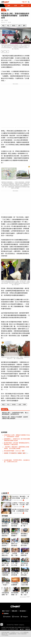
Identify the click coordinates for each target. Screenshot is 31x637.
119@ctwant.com (12, 461)
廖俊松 (14, 25)
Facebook (8, 616)
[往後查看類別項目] (27, 5)
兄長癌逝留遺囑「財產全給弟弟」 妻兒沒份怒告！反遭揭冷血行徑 (6, 594)
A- (6, 51)
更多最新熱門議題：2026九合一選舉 (14, 451)
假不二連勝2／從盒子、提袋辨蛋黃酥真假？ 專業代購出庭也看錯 (6, 584)
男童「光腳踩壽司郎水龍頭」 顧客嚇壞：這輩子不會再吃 (25, 554)
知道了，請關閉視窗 (25, 629)
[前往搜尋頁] (28, 2)
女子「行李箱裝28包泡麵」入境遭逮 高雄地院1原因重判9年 (6, 554)
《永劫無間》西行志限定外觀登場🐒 (25, 544)
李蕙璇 (6, 20)
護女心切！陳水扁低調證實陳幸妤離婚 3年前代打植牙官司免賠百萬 (15, 544)
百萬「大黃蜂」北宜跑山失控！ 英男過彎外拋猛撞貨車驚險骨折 (24, 594)
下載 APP (24, 2)
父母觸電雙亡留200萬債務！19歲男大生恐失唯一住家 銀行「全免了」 (25, 584)
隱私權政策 (23, 611)
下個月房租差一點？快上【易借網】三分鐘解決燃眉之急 (25, 525)
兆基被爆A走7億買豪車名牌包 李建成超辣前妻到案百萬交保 (6, 574)
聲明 (24, 25)
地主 (8, 25)
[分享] (1, 624)
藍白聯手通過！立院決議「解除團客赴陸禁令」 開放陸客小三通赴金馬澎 (17, 443)
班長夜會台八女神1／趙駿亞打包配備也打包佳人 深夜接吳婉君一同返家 (17, 435)
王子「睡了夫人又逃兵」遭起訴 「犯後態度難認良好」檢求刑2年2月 (15, 564)
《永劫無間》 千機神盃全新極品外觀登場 (15, 554)
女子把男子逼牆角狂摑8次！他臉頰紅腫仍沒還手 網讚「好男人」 (6, 525)
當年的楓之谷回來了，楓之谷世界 (5, 544)
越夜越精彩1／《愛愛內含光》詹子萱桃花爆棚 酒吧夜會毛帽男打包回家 (17, 439)
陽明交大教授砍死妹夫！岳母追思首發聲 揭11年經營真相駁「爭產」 (5, 535)
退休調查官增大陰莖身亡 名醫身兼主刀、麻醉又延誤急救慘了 (15, 525)
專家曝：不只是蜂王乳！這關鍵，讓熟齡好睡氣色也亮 (15, 453)
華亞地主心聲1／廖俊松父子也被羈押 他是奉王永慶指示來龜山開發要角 (15, 417)
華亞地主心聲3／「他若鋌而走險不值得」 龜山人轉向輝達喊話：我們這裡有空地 (15, 413)
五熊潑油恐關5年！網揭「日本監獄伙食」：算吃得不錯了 (25, 564)
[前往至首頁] (5, 2)
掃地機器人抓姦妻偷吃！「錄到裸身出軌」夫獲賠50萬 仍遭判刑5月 (25, 535)
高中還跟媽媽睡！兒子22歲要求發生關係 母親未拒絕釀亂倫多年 (15, 594)
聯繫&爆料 (14, 611)
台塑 (19, 25)
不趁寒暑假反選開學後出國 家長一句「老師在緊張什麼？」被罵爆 (15, 584)
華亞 (3, 25)
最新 (9, 5)
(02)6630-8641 (17, 460)
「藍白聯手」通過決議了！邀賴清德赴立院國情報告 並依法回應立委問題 (16, 447)
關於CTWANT (6, 611)
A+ (3, 51)
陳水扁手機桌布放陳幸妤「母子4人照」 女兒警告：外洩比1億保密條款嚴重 (15, 574)
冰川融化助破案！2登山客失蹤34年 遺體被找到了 (6, 564)
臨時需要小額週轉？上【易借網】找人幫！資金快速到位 (15, 535)
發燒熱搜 (6, 613)
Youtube (16, 616)
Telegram (25, 616)
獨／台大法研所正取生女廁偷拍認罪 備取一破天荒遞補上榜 (24, 574)
